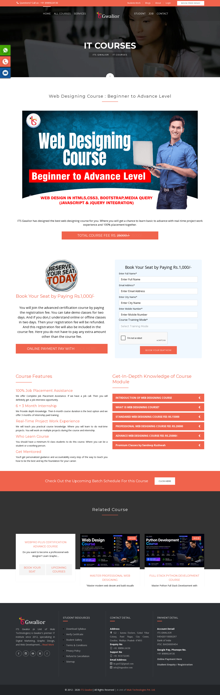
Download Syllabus (76, 628)
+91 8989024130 (49, 2)
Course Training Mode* (133, 320)
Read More (48, 644)
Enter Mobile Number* (131, 308)
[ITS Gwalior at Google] (47, 653)
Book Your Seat (32, 569)
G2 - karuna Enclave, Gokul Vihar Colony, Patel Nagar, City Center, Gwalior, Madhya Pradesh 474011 (129, 636)
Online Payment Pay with (61, 349)
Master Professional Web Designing (110, 577)
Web (132, 538)
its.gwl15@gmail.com (123, 663)
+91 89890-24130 (121, 648)
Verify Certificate (74, 634)
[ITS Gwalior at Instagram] (26, 653)
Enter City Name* (128, 297)
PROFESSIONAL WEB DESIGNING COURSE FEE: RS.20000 (149, 426)
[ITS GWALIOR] (110, 13)
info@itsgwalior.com (122, 667)
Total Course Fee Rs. (110, 235)
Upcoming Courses (59, 569)
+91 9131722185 (120, 656)
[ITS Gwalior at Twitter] (40, 653)
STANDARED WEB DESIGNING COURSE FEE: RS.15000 (147, 417)
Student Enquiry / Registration (175, 664)
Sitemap (70, 661)
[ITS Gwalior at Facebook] (19, 653)
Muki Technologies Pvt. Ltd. (141, 689)
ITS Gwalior (101, 54)
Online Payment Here (169, 659)
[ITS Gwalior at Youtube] (33, 653)
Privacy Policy (73, 650)
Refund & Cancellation (77, 656)
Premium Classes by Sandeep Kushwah (141, 445)
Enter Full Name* (128, 273)
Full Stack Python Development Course (174, 577)
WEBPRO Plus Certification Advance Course (46, 544)
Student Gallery (74, 639)
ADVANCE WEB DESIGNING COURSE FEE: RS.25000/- (147, 435)
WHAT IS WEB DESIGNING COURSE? (137, 407)
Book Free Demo (190, 3)
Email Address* (127, 285)
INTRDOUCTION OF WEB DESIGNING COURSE (144, 398)
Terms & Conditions (76, 645)
